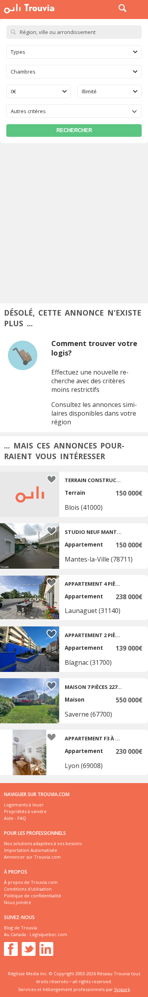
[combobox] (74, 52)
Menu (140, 8)
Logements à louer (24, 805)
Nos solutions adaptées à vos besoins (43, 843)
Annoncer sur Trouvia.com (32, 857)
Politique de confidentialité (32, 896)
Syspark (122, 989)
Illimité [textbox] (89, 91)
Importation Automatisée (30, 850)
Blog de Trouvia (20, 928)
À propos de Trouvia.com (31, 882)
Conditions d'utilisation (28, 889)
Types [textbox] (18, 51)
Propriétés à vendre (25, 811)
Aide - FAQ (15, 818)
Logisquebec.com (48, 934)
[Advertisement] (74, 221)
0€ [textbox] (13, 91)
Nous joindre (17, 902)
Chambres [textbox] (23, 71)
